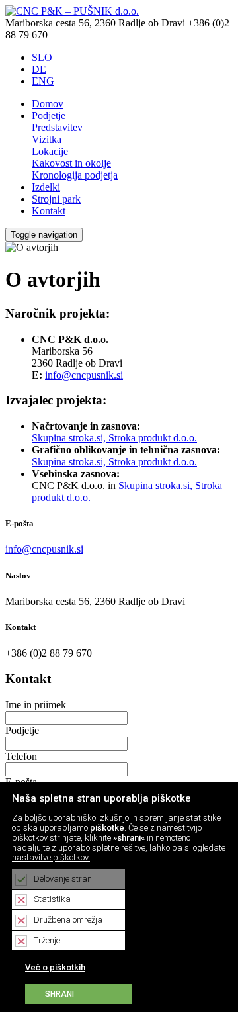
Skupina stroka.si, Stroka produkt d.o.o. (114, 437)
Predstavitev (57, 127)
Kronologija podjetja (75, 175)
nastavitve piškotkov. (51, 857)
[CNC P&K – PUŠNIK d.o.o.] (72, 11)
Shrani (59, 994)
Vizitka (46, 139)
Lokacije (50, 151)
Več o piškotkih (55, 967)
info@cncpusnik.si (84, 375)
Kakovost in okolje (71, 163)
